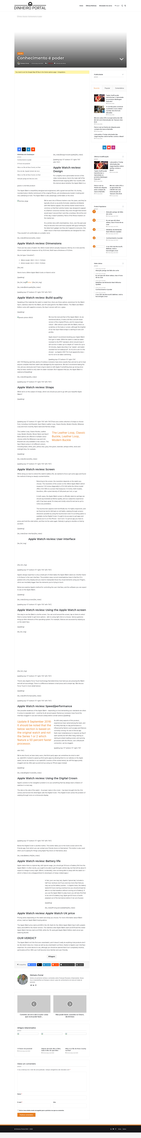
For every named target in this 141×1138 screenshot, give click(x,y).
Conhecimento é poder (114, 238)
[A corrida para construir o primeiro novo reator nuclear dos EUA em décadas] (99, 109)
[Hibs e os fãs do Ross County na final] (75, 930)
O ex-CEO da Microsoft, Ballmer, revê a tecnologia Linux (114, 248)
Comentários (119, 88)
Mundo (25, 16)
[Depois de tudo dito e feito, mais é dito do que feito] (51, 930)
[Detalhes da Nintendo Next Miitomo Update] (99, 232)
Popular (107, 88)
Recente (96, 88)
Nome (19, 985)
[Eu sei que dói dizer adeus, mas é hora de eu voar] (99, 222)
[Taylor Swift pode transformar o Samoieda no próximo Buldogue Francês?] (99, 98)
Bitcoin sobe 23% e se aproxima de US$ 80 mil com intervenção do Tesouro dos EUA (108, 120)
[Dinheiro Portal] (30, 5)
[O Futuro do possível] (27, 930)
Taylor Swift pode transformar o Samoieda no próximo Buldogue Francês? (100, 175)
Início (81, 5)
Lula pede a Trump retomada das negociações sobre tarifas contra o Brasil (117, 166)
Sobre (124, 1020)
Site (54, 993)
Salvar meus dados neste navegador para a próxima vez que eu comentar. (41, 1001)
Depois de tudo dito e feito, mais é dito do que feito (51, 940)
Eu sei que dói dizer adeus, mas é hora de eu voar (114, 222)
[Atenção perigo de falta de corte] (99, 214)
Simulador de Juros (105, 5)
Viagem (52, 847)
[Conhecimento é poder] (99, 240)
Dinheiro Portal (25, 63)
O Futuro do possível (24, 939)
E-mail (19, 993)
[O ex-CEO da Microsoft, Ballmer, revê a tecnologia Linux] (99, 249)
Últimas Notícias (91, 5)
